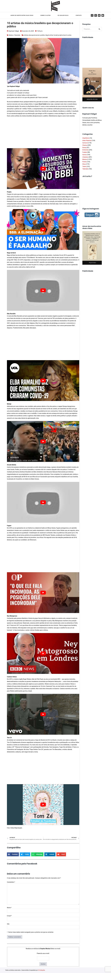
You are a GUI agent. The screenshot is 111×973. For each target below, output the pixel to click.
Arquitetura (85, 138)
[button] (13, 854)
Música (11, 35)
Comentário (11, 882)
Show (84, 164)
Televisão (17, 35)
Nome (9, 907)
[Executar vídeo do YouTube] (43, 168)
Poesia (84, 162)
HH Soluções (41, 970)
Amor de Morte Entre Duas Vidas (21, 15)
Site (8, 924)
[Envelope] (102, 15)
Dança (84, 147)
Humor (84, 154)
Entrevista (85, 150)
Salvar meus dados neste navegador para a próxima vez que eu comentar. (31, 932)
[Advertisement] (43, 132)
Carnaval (85, 143)
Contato (79, 15)
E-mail (9, 916)
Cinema (84, 145)
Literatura (85, 157)
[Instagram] (95, 15)
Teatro (84, 166)
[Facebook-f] (92, 15)
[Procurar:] (92, 29)
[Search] (99, 29)
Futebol (84, 152)
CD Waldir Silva (63, 15)
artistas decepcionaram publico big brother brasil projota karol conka (47, 35)
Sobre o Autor (45, 15)
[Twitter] (99, 15)
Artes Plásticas (86, 140)
